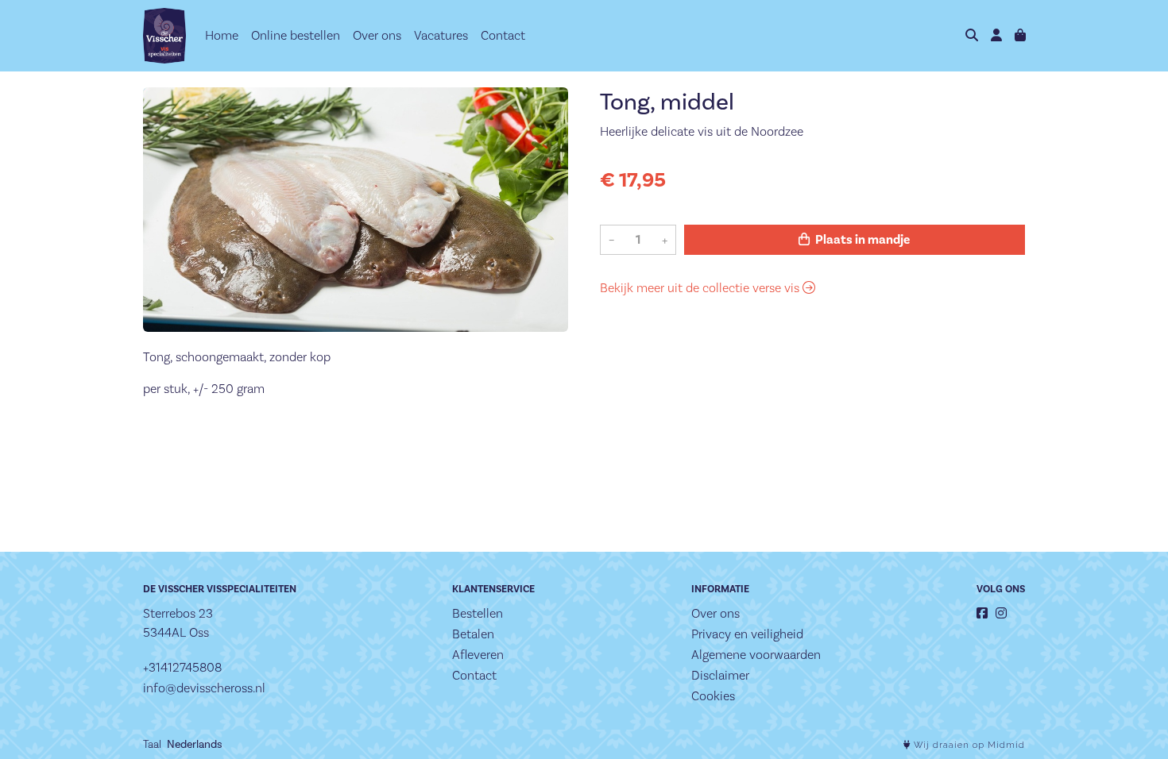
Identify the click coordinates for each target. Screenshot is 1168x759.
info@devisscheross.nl (204, 687)
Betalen (473, 633)
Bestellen (477, 613)
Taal (152, 744)
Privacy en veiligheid (747, 633)
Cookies (713, 695)
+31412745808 (182, 667)
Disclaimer (720, 675)
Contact (503, 35)
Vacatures (441, 35)
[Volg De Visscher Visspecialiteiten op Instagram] (1001, 613)
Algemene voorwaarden (756, 654)
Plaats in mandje (861, 240)
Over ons (377, 35)
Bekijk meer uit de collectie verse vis (701, 287)
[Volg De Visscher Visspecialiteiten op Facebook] (982, 613)
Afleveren (478, 654)
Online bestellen (295, 35)
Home (221, 35)
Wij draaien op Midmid (968, 745)
